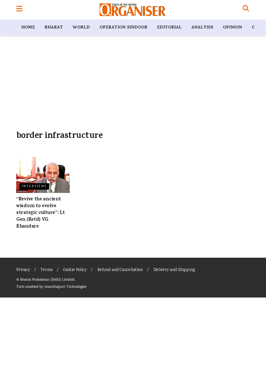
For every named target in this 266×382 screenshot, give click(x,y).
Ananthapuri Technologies (65, 287)
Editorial (169, 27)
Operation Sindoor (123, 27)
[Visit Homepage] (132, 9)
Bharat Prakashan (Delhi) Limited (47, 280)
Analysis (202, 27)
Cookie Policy (75, 270)
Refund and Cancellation (120, 270)
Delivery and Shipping (174, 270)
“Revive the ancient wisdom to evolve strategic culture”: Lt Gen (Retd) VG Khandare (40, 213)
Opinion (232, 27)
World (81, 27)
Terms (47, 270)
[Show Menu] (19, 9)
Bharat (53, 27)
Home (28, 27)
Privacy (23, 270)
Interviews (34, 186)
